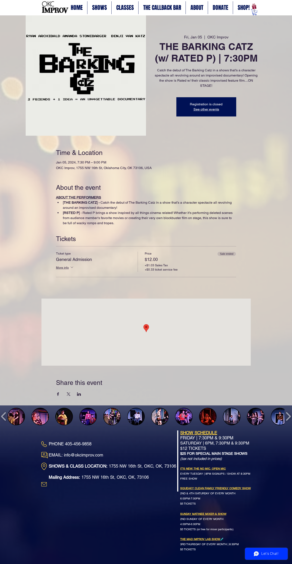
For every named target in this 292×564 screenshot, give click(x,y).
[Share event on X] (68, 394)
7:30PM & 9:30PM (215, 437)
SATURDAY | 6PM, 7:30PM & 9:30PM (214, 443)
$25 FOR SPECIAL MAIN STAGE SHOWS (213, 453)
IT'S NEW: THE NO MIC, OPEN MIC (203, 468)
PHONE (57, 443)
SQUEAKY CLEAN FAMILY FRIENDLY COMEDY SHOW (215, 488)
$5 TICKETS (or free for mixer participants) (206, 529)
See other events (206, 109)
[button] (254, 12)
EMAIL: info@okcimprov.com (76, 455)
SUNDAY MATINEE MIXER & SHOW (203, 513)
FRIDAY (187, 437)
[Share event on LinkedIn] (79, 394)
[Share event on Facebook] (58, 394)
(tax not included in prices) (201, 459)
